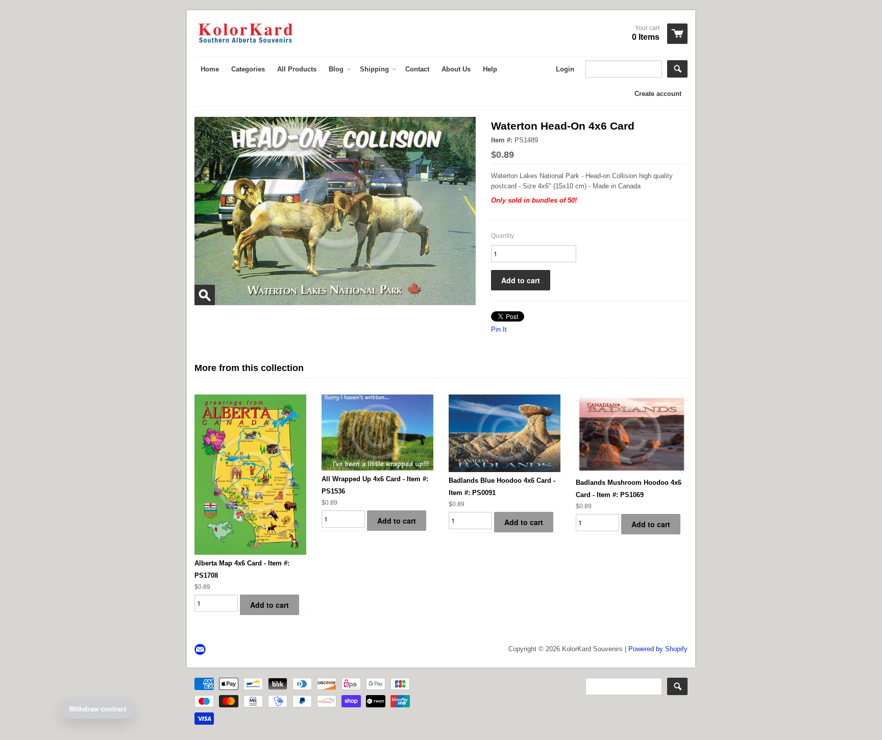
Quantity (502, 235)
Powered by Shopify (658, 649)
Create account (657, 93)
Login (565, 69)
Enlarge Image (204, 295)
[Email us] (201, 650)
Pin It (499, 329)
